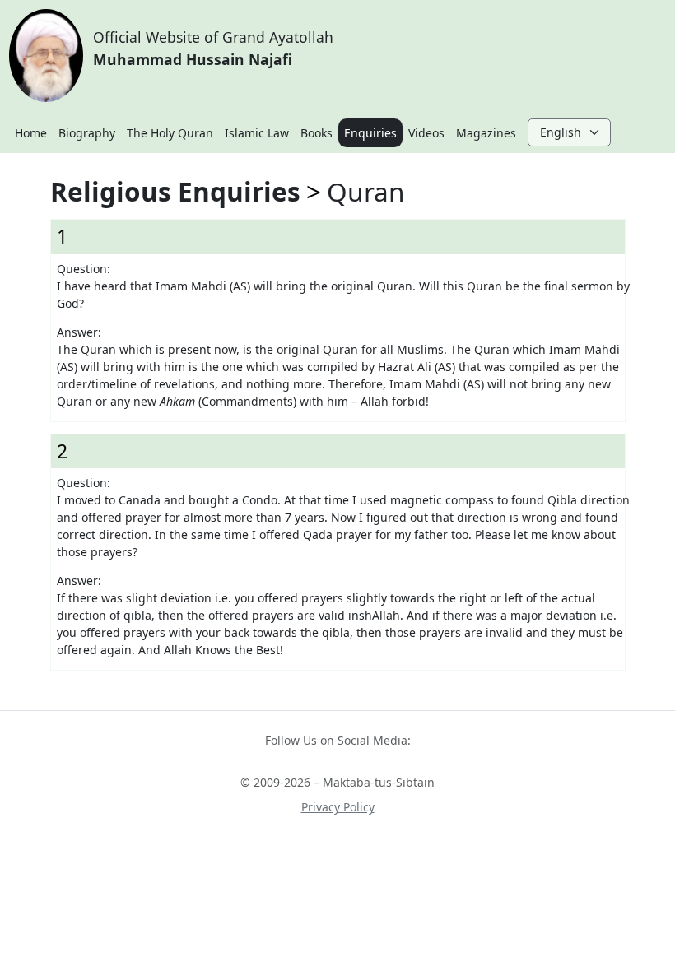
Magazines (486, 133)
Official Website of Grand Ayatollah (213, 47)
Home (31, 133)
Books (316, 133)
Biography (86, 133)
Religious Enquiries (175, 191)
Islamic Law (257, 133)
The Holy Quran (170, 133)
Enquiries (370, 133)
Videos (426, 133)
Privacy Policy (338, 807)
